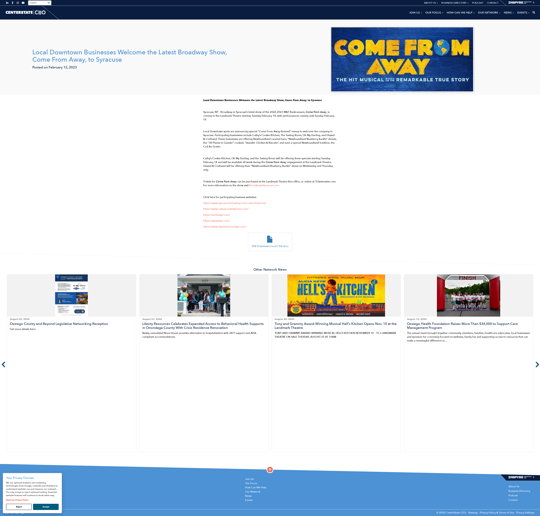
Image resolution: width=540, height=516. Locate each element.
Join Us (414, 12)
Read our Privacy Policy (17, 500)
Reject (19, 506)
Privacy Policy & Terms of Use (497, 512)
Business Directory (454, 2)
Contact (493, 2)
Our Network (488, 12)
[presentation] (1, 364)
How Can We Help (460, 12)
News (508, 12)
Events (522, 12)
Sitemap (473, 512)
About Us (430, 2)
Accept (46, 506)
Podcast (477, 2)
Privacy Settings (525, 512)
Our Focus (433, 12)
